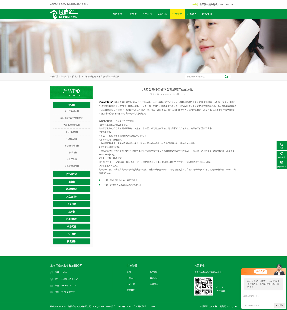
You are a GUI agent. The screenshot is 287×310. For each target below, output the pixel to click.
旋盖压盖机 (72, 159)
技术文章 (177, 14)
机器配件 (71, 226)
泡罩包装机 (71, 219)
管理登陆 (204, 306)
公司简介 (132, 14)
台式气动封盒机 (71, 111)
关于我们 (154, 272)
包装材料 (71, 234)
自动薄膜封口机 (71, 166)
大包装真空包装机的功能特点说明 (126, 185)
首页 (129, 272)
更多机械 (71, 204)
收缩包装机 (71, 189)
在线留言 (192, 14)
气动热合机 (72, 139)
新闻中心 (162, 14)
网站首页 (117, 14)
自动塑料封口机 (71, 146)
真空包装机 (71, 196)
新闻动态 (154, 278)
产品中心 (131, 278)
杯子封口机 (72, 152)
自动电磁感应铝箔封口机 (71, 118)
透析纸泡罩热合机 (71, 125)
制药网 (222, 306)
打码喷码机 (71, 174)
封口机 (71, 105)
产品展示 (147, 14)
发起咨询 (279, 305)
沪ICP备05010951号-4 (127, 306)
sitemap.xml (232, 306)
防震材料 (71, 241)
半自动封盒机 (71, 132)
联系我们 (207, 14)
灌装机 (71, 182)
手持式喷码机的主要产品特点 (123, 180)
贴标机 (71, 211)
